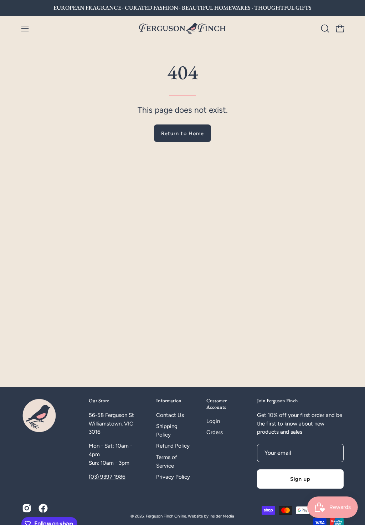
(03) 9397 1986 (107, 477)
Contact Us (170, 415)
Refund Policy (173, 446)
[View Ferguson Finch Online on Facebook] (43, 508)
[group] (182, 8)
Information (168, 401)
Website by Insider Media (211, 516)
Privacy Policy (173, 477)
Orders (214, 432)
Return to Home (182, 133)
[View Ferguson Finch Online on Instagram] (26, 508)
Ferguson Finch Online (166, 516)
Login (213, 421)
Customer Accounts (216, 404)
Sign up (300, 479)
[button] (324, 29)
